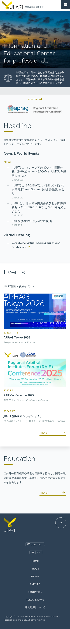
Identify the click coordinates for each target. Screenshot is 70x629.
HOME (35, 561)
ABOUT (35, 568)
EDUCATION (35, 591)
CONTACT (37, 544)
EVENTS (35, 584)
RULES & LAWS (35, 599)
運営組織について (35, 607)
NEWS (35, 576)
